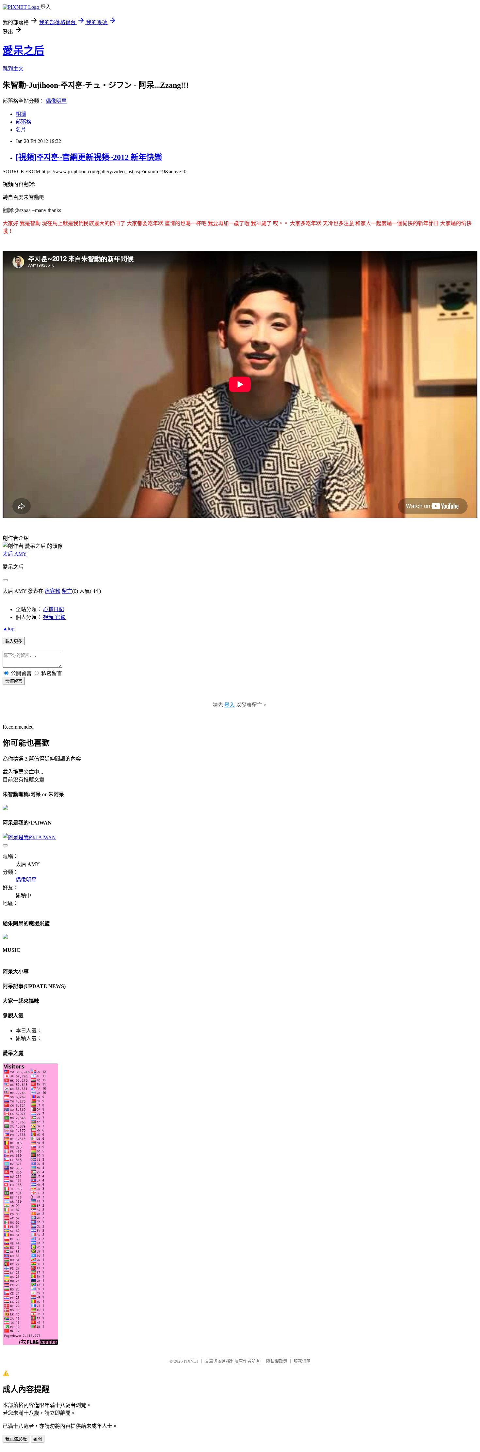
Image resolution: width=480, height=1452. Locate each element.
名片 (21, 129)
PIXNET (191, 1361)
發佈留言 (13, 681)
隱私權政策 (276, 1361)
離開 (37, 1439)
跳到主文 (13, 68)
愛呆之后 (23, 50)
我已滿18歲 (16, 1439)
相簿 (21, 114)
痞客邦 (52, 591)
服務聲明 (302, 1361)
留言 (67, 591)
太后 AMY (15, 554)
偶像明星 (56, 101)
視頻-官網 (54, 617)
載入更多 (13, 641)
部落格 (23, 122)
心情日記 (53, 609)
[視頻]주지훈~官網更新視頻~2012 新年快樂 (89, 157)
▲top (8, 628)
